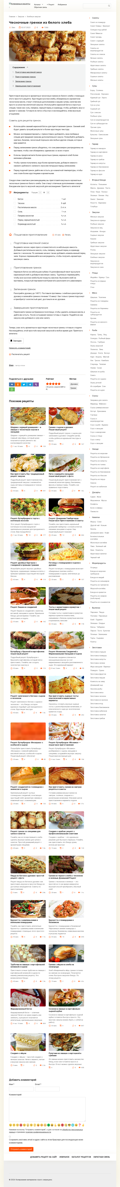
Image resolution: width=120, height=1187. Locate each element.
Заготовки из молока (99, 700)
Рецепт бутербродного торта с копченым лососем (25, 519)
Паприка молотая (26, 216)
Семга (92, 375)
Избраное (64, 1157)
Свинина (93, 305)
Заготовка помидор (98, 656)
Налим (93, 368)
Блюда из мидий (97, 577)
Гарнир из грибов (97, 159)
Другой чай (94, 525)
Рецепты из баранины (99, 308)
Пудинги (99, 620)
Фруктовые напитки (98, 554)
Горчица (93, 415)
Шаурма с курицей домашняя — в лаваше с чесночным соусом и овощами (26, 429)
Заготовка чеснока (98, 696)
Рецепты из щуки (97, 390)
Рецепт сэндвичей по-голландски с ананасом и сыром (27, 788)
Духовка (74, 384)
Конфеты (94, 504)
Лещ (105, 335)
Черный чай (95, 557)
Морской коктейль (98, 588)
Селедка (93, 338)
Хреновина (101, 411)
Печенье (93, 634)
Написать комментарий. (20, 348)
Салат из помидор (97, 22)
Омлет (93, 199)
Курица (102, 277)
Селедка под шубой (98, 30)
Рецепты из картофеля (99, 468)
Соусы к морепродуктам (96, 420)
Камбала (105, 360)
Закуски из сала (96, 267)
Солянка (99, 90)
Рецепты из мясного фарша (98, 323)
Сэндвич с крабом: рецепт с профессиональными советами (63, 832)
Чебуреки (101, 627)
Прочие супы (95, 127)
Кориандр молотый (27, 224)
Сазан (99, 368)
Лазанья (93, 195)
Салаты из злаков (97, 54)
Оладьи (102, 623)
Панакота (94, 511)
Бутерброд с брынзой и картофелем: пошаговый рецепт (28, 652)
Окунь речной (95, 383)
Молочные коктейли (98, 543)
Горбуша (101, 342)
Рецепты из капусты (98, 461)
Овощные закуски (97, 254)
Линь (101, 349)
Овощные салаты (97, 44)
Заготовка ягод (96, 704)
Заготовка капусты (98, 659)
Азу (106, 195)
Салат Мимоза (96, 33)
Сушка (101, 670)
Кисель (93, 529)
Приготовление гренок (25, 77)
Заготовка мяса (96, 692)
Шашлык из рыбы (97, 372)
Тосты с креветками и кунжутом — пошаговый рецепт (65, 608)
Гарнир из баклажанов (99, 167)
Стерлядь (94, 364)
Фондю (102, 231)
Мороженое (95, 500)
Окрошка (105, 94)
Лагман (101, 195)
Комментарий (15, 1094)
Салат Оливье (95, 26)
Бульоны (93, 135)
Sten (11, 365)
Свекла (93, 483)
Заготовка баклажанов (99, 707)
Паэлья (104, 192)
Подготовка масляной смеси (28, 72)
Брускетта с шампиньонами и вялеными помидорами (24, 921)
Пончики (93, 616)
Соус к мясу (95, 440)
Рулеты (93, 642)
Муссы (104, 500)
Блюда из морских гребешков (98, 572)
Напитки (96, 517)
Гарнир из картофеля (98, 152)
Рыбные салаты (96, 62)
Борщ (92, 90)
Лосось (93, 342)
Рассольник (95, 94)
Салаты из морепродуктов (96, 49)
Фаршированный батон (21, 1009)
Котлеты (93, 184)
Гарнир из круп (96, 174)
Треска (97, 360)
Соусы (95, 396)
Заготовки (97, 647)
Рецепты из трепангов (99, 585)
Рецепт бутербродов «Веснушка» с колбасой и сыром (27, 743)
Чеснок (21, 203)
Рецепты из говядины (99, 301)
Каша (98, 192)
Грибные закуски (97, 243)
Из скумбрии (95, 386)
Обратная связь (40, 7)
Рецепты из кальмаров (99, 581)
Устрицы (93, 568)
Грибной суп (95, 101)
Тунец (99, 335)
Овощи (95, 449)
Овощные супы (96, 138)
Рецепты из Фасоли (98, 475)
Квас (92, 550)
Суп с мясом (95, 112)
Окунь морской (96, 346)
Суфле (93, 497)
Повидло (94, 670)
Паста (107, 188)
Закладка (17, 341)
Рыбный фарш (104, 338)
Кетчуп (93, 411)
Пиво (92, 546)
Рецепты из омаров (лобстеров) (98, 597)
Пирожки (94, 612)
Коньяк (104, 525)
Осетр (100, 353)
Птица (95, 273)
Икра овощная (96, 667)
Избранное (62, 5)
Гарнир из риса (96, 156)
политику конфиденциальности (38, 1132)
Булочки (106, 631)
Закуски (95, 212)
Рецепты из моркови (98, 453)
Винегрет (106, 26)
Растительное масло (27, 207)
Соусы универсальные (99, 408)
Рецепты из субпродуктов (96, 313)
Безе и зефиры (96, 508)
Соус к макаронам (97, 432)
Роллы (93, 250)
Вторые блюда (99, 180)
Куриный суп (95, 98)
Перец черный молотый (28, 220)
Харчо (104, 98)
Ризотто (93, 203)
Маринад (94, 404)
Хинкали (100, 199)
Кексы (93, 627)
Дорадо (93, 353)
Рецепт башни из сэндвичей (24, 607)
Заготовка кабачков (98, 711)
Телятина (102, 297)
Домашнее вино (96, 533)
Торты (92, 638)
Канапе (93, 239)
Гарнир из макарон (98, 148)
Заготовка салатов (98, 715)
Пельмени (102, 184)
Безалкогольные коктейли (97, 537)
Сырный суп (95, 109)
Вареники (102, 203)
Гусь (107, 277)
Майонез (102, 404)
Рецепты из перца (97, 479)
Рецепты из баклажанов (100, 472)
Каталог (37, 5)
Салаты (95, 18)
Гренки (73, 388)
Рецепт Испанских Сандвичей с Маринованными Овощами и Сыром (65, 652)
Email (38, 1084)
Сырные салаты (96, 76)
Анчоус (107, 353)
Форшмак (94, 231)
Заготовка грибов (97, 718)
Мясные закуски (97, 217)
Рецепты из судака (98, 379)
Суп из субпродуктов (98, 123)
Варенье (106, 667)
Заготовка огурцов (98, 652)
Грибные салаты (97, 69)
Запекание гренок (23, 81)
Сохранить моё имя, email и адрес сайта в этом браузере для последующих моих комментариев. (46, 1141)
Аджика (105, 425)
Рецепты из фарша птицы (98, 282)
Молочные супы (96, 131)
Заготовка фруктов (98, 674)
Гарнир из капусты (97, 163)
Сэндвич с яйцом (18, 1053)
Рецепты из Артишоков (99, 457)
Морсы (93, 522)
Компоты (99, 550)
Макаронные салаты (98, 73)
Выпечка (96, 608)
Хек (91, 360)
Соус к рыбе (95, 425)
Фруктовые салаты (98, 65)
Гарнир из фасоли (97, 170)
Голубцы (94, 206)
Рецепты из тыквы (98, 464)
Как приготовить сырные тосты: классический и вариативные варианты (64, 698)
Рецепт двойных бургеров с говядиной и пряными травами (25, 564)
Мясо (94, 293)
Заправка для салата (98, 400)
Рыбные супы (95, 116)
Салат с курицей (97, 41)
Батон (20, 199)
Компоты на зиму (97, 681)
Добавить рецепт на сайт (43, 1157)
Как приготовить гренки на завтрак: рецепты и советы (65, 788)
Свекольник (103, 135)
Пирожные (103, 616)
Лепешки (94, 623)
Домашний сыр (96, 685)
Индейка (94, 277)
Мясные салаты (96, 80)
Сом (104, 386)
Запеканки (102, 634)
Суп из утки (95, 105)
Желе (99, 497)
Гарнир (95, 144)
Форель (99, 357)
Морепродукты (99, 563)
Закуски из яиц (96, 228)
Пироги (93, 631)
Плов (92, 192)
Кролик (93, 318)
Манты (93, 188)
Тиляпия (102, 364)
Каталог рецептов (81, 1157)
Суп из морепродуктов (99, 120)
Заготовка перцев (97, 678)
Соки (99, 522)
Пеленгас (94, 349)
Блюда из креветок (98, 592)
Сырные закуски (97, 235)
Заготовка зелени (97, 663)
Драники (100, 188)
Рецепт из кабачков (98, 487)
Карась (93, 335)
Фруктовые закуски (98, 246)
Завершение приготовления (28, 86)
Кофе (107, 533)
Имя (11, 1084)
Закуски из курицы (98, 220)
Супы (94, 86)
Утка (92, 287)
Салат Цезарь (96, 37)
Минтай (106, 357)
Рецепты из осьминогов (100, 602)
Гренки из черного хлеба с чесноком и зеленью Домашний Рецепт (66, 877)
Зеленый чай (101, 546)
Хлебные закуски (97, 257)
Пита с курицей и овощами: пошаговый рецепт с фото (61, 475)
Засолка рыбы (96, 689)
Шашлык (93, 297)
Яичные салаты (96, 58)
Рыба (94, 330)
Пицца (101, 612)
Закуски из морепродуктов (96, 262)
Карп (92, 357)
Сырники (100, 638)
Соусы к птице (96, 436)
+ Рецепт (50, 5)
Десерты (96, 492)
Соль (20, 211)
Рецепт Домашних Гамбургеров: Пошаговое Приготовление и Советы (66, 519)
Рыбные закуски (97, 224)
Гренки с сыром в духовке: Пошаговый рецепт (61, 428)
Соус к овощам (96, 428)
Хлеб (92, 620)
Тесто (99, 631)
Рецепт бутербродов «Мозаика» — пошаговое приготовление (65, 743)
